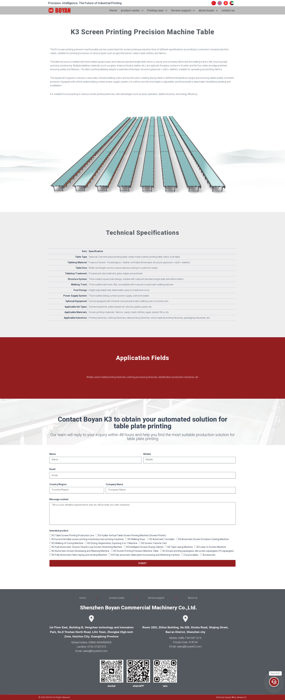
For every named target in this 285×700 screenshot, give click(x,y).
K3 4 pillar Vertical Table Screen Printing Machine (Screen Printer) (132, 535)
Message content (58, 499)
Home (113, 10)
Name (52, 454)
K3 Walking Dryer (136, 539)
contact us (228, 10)
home (82, 598)
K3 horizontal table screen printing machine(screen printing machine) (88, 539)
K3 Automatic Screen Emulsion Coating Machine (204, 539)
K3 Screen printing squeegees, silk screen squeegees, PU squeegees (198, 551)
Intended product (58, 530)
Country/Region (58, 484)
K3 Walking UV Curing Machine (67, 543)
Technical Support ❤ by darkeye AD (231, 697)
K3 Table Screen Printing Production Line (73, 535)
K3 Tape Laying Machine (180, 547)
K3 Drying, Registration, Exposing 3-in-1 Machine (112, 543)
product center (130, 10)
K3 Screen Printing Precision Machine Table (136, 551)
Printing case (155, 10)
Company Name (114, 484)
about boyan (206, 10)
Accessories (209, 555)
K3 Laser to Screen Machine (211, 547)
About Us (192, 598)
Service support (181, 10)
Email (52, 469)
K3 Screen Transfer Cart (154, 543)
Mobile (147, 454)
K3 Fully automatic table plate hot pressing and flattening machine (145, 555)
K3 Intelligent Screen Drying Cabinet (145, 547)
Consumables (191, 555)
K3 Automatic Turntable (162, 539)
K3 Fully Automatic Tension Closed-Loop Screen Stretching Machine (87, 547)
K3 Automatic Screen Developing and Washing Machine (80, 551)
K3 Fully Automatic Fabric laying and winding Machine (79, 555)
